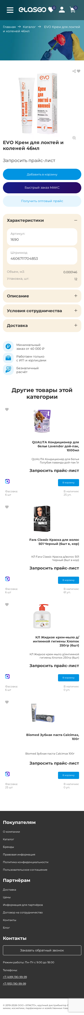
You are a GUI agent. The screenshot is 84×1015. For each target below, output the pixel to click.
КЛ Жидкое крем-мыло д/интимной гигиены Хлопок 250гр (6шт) (56, 641)
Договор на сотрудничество (23, 912)
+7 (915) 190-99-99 (14, 983)
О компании (11, 831)
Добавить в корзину (42, 174)
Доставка (9, 889)
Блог (6, 927)
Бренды (8, 847)
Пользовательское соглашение (25, 869)
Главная (9, 27)
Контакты (9, 920)
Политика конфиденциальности (25, 862)
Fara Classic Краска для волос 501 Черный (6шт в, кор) (54, 542)
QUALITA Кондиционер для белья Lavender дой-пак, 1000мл (55, 446)
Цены (7, 897)
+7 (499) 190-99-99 (15, 977)
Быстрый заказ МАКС (42, 188)
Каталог (29, 27)
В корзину (68, 482)
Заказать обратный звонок (42, 950)
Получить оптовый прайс (42, 201)
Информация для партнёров (23, 904)
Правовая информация (19, 854)
